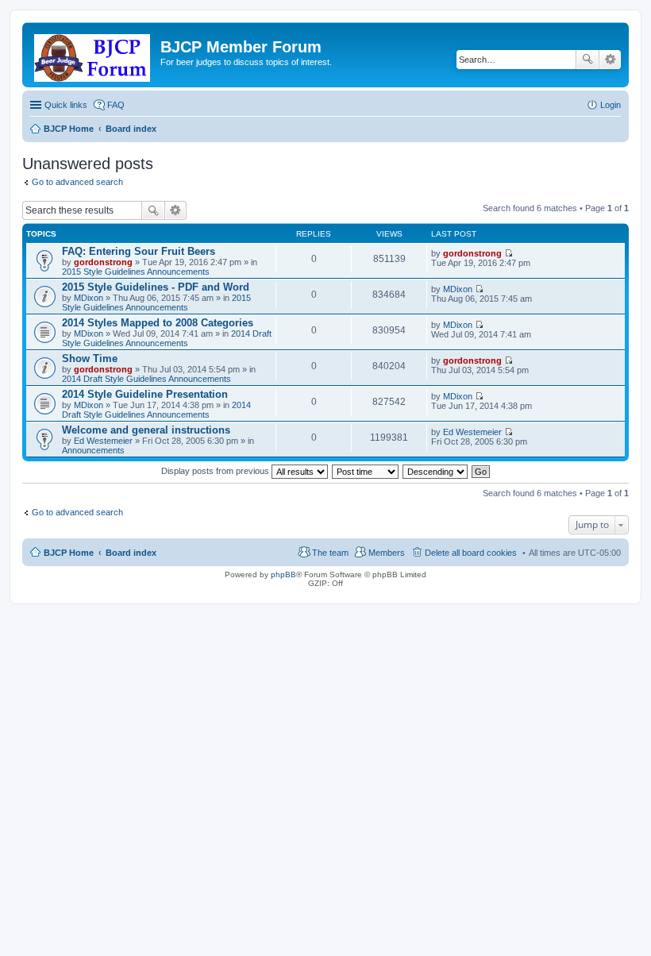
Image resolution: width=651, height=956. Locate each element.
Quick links (65, 105)
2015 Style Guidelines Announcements (136, 271)
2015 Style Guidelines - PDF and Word (155, 287)
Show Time (89, 358)
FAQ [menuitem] (116, 105)
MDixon (88, 298)
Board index (131, 552)
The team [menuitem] (330, 552)
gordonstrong (103, 262)
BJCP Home (69, 552)
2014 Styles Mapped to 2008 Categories (157, 323)
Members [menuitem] (386, 552)
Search (587, 59)
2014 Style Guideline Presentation (145, 394)
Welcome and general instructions (146, 430)
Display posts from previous (216, 471)
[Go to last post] (508, 253)
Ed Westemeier (103, 440)
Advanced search (610, 59)
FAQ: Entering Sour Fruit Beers (138, 251)
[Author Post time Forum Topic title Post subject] (366, 471)
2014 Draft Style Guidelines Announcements (167, 338)
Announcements (93, 450)
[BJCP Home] (93, 54)
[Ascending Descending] (436, 471)
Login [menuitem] (610, 105)
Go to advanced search (77, 182)
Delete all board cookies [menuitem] (471, 552)
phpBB (283, 574)
